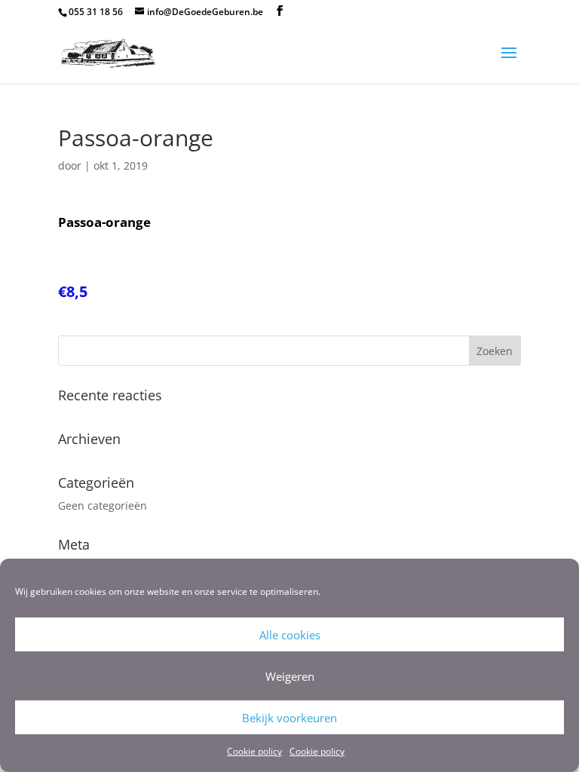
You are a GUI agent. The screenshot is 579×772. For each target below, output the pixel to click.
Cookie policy (254, 751)
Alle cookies (289, 634)
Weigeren (289, 676)
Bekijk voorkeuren (289, 717)
